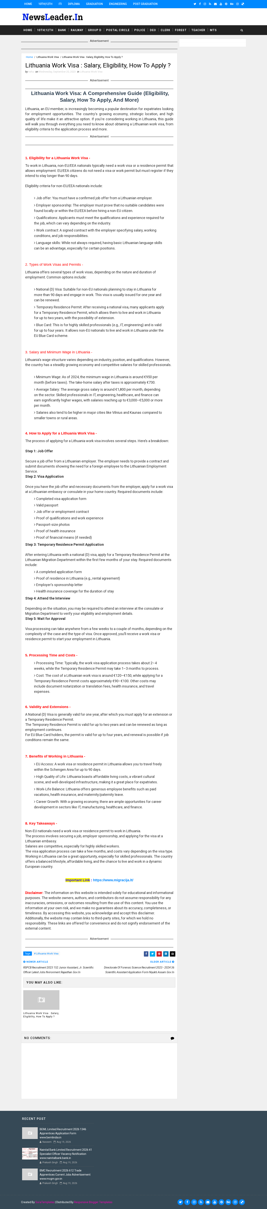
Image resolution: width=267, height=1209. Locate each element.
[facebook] (200, 4)
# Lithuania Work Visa (46, 953)
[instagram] (205, 4)
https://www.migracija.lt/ (113, 880)
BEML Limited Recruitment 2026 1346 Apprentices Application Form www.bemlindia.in (63, 1133)
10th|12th (45, 3)
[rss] (210, 4)
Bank (62, 30)
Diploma (74, 3)
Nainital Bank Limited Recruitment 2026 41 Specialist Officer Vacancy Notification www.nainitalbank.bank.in (66, 1154)
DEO (153, 30)
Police (139, 30)
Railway (77, 30)
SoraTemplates (45, 1202)
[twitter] (195, 4)
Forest (181, 30)
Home (28, 3)
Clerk (165, 30)
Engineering (118, 3)
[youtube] (221, 4)
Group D (94, 30)
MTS (213, 30)
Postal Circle (118, 30)
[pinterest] (226, 4)
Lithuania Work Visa (48, 57)
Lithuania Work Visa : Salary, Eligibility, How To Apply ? (41, 1015)
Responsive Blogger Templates (93, 1202)
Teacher (198, 30)
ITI (60, 3)
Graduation (94, 3)
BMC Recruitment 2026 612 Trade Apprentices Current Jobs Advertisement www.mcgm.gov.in (65, 1174)
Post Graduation (145, 3)
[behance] (231, 4)
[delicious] (243, 4)
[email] (215, 4)
